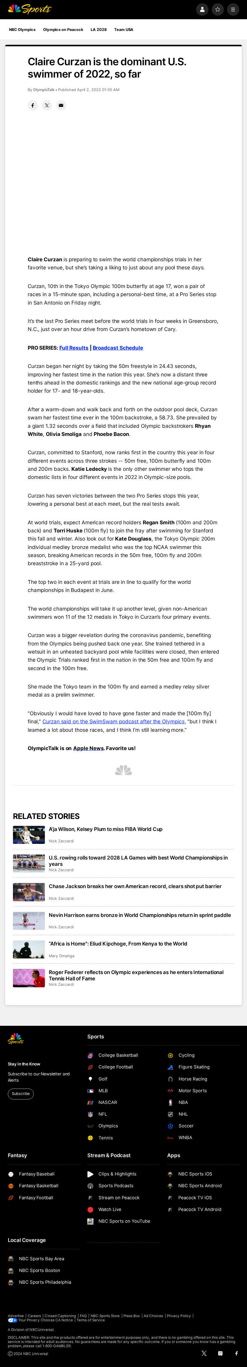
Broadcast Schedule (118, 348)
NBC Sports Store (105, 1316)
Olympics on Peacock (63, 29)
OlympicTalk (44, 89)
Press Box (132, 1316)
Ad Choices (153, 1316)
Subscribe (21, 1093)
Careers (34, 1316)
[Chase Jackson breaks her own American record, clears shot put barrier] (29, 892)
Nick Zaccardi (61, 841)
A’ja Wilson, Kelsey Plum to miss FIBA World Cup (106, 829)
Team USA (123, 29)
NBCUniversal (42, 1330)
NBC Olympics (22, 29)
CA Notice (64, 1320)
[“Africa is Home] (29, 949)
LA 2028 (98, 29)
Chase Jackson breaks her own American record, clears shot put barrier (135, 886)
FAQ (83, 1316)
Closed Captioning (60, 1316)
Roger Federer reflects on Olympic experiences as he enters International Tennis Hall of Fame (136, 975)
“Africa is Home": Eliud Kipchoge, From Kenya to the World (118, 943)
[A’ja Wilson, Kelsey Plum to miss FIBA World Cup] (29, 835)
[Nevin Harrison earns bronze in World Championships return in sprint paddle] (29, 921)
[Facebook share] (33, 105)
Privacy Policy (179, 1316)
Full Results (74, 348)
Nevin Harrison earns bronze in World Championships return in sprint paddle (140, 915)
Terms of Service (91, 1320)
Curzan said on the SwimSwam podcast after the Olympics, (114, 721)
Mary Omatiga (61, 956)
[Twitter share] (47, 105)
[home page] (30, 9)
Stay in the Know (24, 1064)
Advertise (16, 1316)
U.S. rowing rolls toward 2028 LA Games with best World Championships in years (138, 860)
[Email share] (61, 105)
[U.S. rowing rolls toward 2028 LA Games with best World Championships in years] (29, 863)
